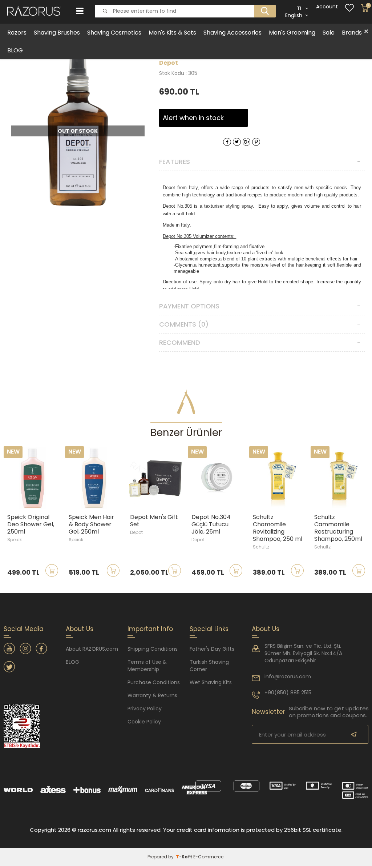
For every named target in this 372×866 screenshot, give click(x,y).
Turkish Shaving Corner (209, 665)
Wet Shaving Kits (211, 682)
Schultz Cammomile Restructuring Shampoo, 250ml (338, 528)
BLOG (15, 50)
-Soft (184, 857)
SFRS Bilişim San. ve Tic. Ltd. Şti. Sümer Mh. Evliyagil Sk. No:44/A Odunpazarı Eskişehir (303, 653)
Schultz (261, 547)
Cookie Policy (144, 721)
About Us (265, 628)
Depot (136, 532)
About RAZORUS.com (92, 649)
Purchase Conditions (154, 682)
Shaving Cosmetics (114, 32)
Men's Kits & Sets (172, 32)
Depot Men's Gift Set (154, 521)
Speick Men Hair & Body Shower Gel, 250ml (91, 524)
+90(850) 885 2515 (287, 692)
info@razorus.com (287, 676)
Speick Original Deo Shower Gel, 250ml (30, 524)
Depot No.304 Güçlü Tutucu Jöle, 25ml (211, 524)
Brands (352, 32)
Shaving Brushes (57, 32)
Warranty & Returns (152, 695)
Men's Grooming (292, 32)
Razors (17, 32)
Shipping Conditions (153, 649)
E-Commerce (208, 857)
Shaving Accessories (232, 32)
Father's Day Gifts (212, 649)
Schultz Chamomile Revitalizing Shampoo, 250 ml (277, 528)
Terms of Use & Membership (147, 665)
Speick (14, 539)
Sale (329, 32)
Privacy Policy (145, 708)
